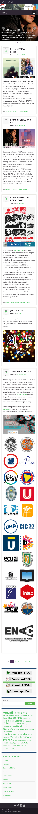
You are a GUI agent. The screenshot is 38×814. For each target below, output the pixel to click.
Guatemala (20, 729)
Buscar (5, 700)
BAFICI (7, 302)
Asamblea (22, 713)
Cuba (6, 723)
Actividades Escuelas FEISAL (12, 756)
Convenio (27, 721)
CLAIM (12, 721)
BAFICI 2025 (18, 250)
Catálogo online (21, 394)
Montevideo (6, 737)
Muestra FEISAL (21, 374)
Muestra (14, 737)
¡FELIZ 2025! (16, 310)
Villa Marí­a (24, 745)
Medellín (19, 734)
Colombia (19, 721)
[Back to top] (33, 801)
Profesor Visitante (9, 791)
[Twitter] (3, 1)
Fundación (25, 726)
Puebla (15, 740)
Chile (6, 720)
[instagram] (9, 1)
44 (26, 661)
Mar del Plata (9, 734)
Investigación (29, 729)
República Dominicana (24, 740)
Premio (20, 111)
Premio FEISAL (21, 55)
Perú (31, 737)
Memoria (19, 313)
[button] (3, 28)
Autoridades (8, 715)
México (21, 189)
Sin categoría (7, 795)
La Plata (19, 732)
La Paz (14, 732)
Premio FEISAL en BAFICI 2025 (19, 199)
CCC (30, 718)
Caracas (25, 718)
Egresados (29, 724)
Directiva (20, 723)
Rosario (25, 111)
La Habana (7, 732)
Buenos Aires (15, 302)
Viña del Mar (8, 748)
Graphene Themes (16, 811)
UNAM (18, 743)
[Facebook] (5, 1)
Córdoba (12, 724)
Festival (15, 111)
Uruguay (24, 743)
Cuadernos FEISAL (9, 768)
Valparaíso (6, 745)
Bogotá (24, 715)
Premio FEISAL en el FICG (11, 30)
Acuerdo (6, 760)
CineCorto (6, 409)
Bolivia (30, 715)
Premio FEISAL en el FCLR (21, 50)
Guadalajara (14, 189)
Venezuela (15, 745)
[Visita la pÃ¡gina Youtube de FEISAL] (12, 1)
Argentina (8, 111)
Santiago (13, 743)
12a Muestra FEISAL (21, 371)
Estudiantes (7, 727)
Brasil (5, 718)
